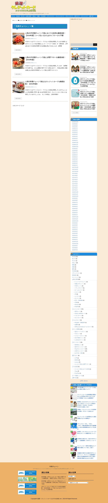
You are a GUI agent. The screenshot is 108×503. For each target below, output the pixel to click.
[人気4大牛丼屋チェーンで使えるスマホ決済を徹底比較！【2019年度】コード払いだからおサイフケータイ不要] (18, 44)
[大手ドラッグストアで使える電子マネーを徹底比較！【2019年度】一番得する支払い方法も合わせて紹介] (75, 96)
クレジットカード (60, 16)
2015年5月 (75, 231)
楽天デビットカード (80, 346)
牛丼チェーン (34, 38)
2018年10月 (75, 146)
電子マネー (77, 16)
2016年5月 (75, 206)
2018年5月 (75, 157)
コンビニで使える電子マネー (82, 364)
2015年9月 (75, 223)
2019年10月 (75, 122)
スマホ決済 (75, 366)
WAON (76, 360)
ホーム (13, 16)
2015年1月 (75, 239)
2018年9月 (75, 148)
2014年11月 (75, 241)
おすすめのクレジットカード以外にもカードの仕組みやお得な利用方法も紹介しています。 (54, 468)
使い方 (74, 258)
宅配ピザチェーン (79, 283)
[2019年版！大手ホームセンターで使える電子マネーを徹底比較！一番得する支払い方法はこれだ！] (75, 59)
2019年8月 (75, 126)
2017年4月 (75, 183)
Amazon (77, 304)
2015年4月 (75, 233)
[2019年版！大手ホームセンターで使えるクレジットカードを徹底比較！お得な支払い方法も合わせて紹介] (75, 71)
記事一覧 (91, 16)
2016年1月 (75, 214)
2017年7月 (75, 177)
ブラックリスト (50, 16)
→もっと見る (75, 112)
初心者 (18, 16)
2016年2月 (75, 212)
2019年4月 (75, 134)
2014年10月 (75, 243)
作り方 (22, 16)
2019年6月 (75, 130)
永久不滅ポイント (79, 337)
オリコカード (78, 317)
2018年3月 (75, 161)
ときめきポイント (79, 339)
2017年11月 (75, 169)
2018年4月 (75, 159)
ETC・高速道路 (79, 300)
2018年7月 (75, 152)
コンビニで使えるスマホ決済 (82, 369)
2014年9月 (75, 245)
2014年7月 (75, 249)
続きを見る (18, 50)
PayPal (76, 306)
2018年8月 (75, 150)
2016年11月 (75, 194)
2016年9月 (75, 198)
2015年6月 (75, 229)
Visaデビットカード (80, 349)
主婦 (76, 302)
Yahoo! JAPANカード (80, 313)
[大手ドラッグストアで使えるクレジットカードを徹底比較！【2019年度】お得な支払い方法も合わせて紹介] (75, 108)
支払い (34, 16)
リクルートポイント (80, 335)
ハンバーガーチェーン (80, 281)
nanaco (77, 362)
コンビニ (77, 296)
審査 (38, 16)
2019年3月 (75, 136)
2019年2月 (75, 138)
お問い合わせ (84, 380)
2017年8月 (75, 175)
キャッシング (84, 16)
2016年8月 (75, 200)
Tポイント (77, 333)
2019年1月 (75, 140)
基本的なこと (78, 344)
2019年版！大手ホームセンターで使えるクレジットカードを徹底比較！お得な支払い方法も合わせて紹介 (53, 482)
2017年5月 (75, 181)
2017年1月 (75, 190)
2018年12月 (75, 142)
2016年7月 (75, 202)
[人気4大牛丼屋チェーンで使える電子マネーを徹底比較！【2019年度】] (18, 68)
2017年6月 (75, 179)
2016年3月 (75, 210)
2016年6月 (75, 204)
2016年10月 (75, 196)
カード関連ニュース (77, 375)
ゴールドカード (76, 320)
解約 (73, 269)
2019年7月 (75, 128)
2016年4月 (75, 208)
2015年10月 (75, 221)
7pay (76, 371)
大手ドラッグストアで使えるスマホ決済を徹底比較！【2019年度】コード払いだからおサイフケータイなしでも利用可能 (88, 82)
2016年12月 (75, 192)
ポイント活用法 (76, 329)
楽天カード (77, 311)
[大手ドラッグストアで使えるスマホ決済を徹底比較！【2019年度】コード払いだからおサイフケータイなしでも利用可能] (75, 83)
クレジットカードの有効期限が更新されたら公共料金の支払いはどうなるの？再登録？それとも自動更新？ (86, 396)
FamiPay (77, 373)
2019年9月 (75, 124)
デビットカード (69, 16)
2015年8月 (75, 225)
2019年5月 (75, 132)
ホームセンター (79, 290)
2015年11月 (75, 219)
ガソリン (77, 298)
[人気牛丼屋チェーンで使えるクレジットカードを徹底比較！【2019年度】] (18, 92)
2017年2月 (75, 188)
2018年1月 (75, 165)
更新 (73, 267)
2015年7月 (75, 227)
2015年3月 (75, 235)
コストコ (77, 292)
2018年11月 (75, 144)
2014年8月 (75, 247)
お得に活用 (28, 16)
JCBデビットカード (80, 351)
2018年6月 (75, 155)
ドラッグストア (79, 288)
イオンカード (78, 315)
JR (75, 294)
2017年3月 (75, 186)
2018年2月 (75, 163)
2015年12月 (75, 216)
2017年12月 (75, 167)
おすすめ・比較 (79, 353)
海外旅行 (74, 275)
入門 (76, 358)
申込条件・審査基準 (80, 322)
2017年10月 (75, 171)
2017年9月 (75, 173)
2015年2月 (75, 237)
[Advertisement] (24, 118)
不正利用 (43, 16)
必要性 (76, 324)
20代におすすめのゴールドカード (83, 326)
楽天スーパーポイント (80, 331)
